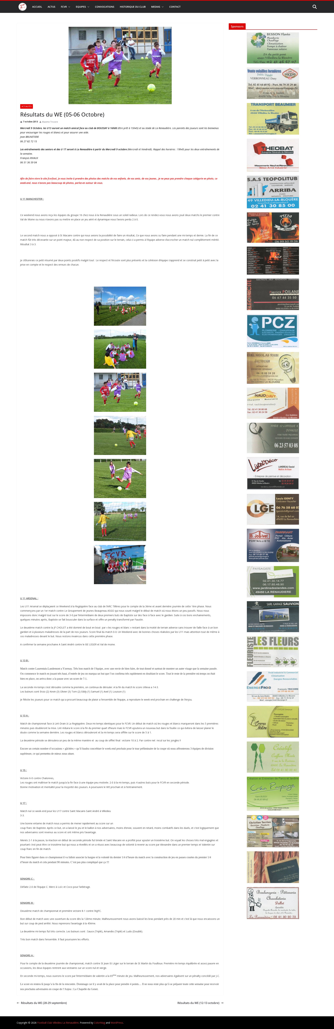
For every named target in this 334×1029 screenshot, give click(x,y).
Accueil (37, 6)
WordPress (117, 1022)
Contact (175, 6)
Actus (51, 6)
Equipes (81, 6)
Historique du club (133, 6)
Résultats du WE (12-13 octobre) (198, 1003)
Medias (155, 6)
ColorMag (99, 1022)
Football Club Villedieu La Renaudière (58, 1022)
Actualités (26, 106)
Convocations (104, 6)
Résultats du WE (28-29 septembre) (44, 1003)
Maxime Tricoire (50, 121)
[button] (68, 6)
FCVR (64, 6)
